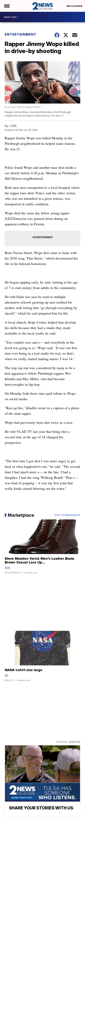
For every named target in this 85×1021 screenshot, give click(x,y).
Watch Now (73, 6)
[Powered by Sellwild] (74, 741)
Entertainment (20, 34)
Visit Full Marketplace (67, 515)
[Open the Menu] (6, 6)
